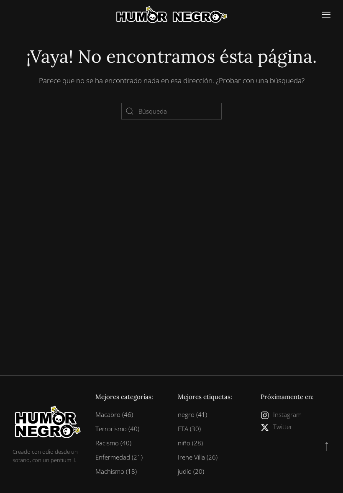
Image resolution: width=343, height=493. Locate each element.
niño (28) (190, 443)
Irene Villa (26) (198, 457)
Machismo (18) (116, 471)
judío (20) (191, 471)
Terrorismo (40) (117, 428)
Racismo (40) (113, 443)
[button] (326, 14)
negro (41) (192, 414)
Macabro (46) (114, 414)
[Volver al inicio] (172, 14)
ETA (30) (189, 428)
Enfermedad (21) (119, 457)
